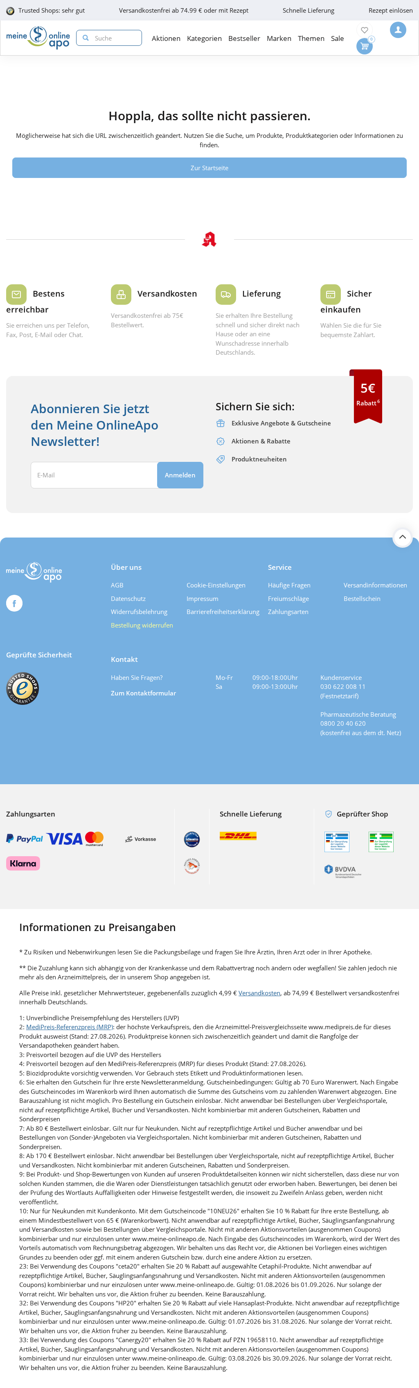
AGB (117, 585)
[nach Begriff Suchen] (84, 37)
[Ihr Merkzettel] (364, 30)
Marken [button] (279, 38)
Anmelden (180, 475)
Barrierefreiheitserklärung (221, 611)
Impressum (203, 598)
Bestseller (244, 38)
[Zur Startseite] (38, 38)
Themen (311, 38)
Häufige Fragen (289, 585)
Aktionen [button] (166, 38)
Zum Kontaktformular (143, 693)
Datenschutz (128, 598)
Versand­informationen (375, 585)
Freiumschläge (288, 598)
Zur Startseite (209, 168)
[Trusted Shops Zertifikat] (22, 688)
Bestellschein (362, 598)
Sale (337, 38)
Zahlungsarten (288, 611)
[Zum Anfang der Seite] (402, 537)
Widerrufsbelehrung (139, 611)
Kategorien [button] (204, 38)
